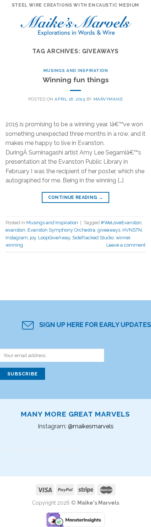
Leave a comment (126, 245)
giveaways (108, 230)
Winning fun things (76, 80)
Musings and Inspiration (75, 70)
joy (33, 237)
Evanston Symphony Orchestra (61, 230)
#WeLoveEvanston (121, 222)
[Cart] (142, 24)
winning (14, 245)
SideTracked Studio (93, 237)
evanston (15, 230)
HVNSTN (132, 230)
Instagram (16, 237)
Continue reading (75, 197)
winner (123, 237)
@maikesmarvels (91, 426)
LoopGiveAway (54, 237)
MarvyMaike (108, 99)
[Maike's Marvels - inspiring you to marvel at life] (76, 24)
